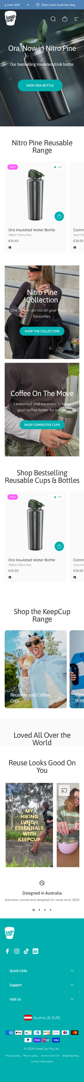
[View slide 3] (45, 910)
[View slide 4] (50, 910)
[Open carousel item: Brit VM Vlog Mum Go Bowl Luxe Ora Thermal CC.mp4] (42, 825)
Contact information (42, 1061)
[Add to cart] (59, 216)
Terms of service (50, 1055)
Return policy (30, 1055)
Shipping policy (70, 1055)
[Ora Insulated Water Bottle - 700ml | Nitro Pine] (36, 192)
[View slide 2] (39, 910)
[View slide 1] (33, 910)
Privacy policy (13, 1055)
